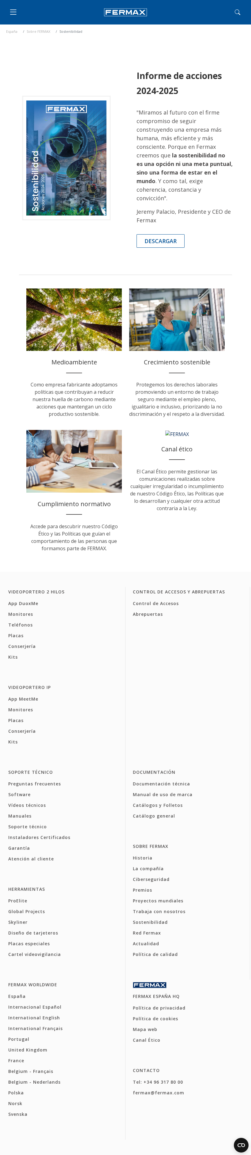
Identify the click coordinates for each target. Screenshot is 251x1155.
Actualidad (146, 943)
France (16, 1060)
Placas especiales (29, 943)
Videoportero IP (29, 687)
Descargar (160, 241)
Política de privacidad (159, 1008)
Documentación (154, 772)
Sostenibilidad (150, 922)
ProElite (17, 901)
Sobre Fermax (150, 846)
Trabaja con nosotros (159, 911)
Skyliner (18, 922)
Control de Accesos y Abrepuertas (179, 592)
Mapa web (145, 1029)
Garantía (19, 848)
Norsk (15, 1103)
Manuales (20, 816)
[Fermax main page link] (125, 12)
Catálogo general (154, 816)
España (11, 31)
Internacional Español (35, 1007)
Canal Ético (146, 1040)
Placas (16, 635)
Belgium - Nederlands (34, 1082)
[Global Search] (237, 12)
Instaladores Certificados (39, 837)
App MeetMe (23, 699)
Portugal (18, 1039)
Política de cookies (155, 1018)
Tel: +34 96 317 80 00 (158, 1082)
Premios (142, 890)
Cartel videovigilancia (34, 954)
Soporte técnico (30, 772)
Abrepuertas (148, 614)
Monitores (20, 614)
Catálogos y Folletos (158, 805)
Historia (142, 858)
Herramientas (26, 889)
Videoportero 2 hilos (36, 592)
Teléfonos (20, 625)
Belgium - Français (30, 1071)
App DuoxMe (23, 603)
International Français (35, 1028)
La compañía (148, 868)
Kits (13, 657)
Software (19, 794)
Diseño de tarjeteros (33, 933)
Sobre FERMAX (38, 31)
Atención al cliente (31, 859)
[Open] (14, 12)
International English (34, 1018)
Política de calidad (155, 954)
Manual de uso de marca (163, 794)
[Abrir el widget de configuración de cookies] (241, 1145)
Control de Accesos (156, 603)
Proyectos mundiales (158, 901)
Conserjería (22, 646)
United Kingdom (27, 1050)
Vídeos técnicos (27, 805)
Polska (16, 1093)
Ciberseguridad (151, 879)
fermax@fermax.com (158, 1093)
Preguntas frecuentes (34, 784)
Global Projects (26, 911)
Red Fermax (147, 933)
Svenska (18, 1114)
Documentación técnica (161, 784)
